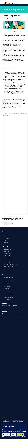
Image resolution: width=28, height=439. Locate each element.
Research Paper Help (8, 268)
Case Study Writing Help (8, 277)
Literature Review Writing (8, 288)
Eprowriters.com (6, 99)
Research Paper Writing (8, 253)
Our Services (6, 238)
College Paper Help (7, 249)
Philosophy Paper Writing (8, 290)
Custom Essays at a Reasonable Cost (11, 264)
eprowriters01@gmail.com (10, 306)
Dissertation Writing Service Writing (10, 281)
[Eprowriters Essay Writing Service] (10, 3)
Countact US (6, 242)
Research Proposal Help (8, 266)
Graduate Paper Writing (8, 297)
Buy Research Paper (7, 255)
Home (5, 233)
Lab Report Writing (7, 292)
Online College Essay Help (9, 257)
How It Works (6, 236)
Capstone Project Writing (8, 279)
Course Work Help (7, 262)
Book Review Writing (8, 286)
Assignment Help (7, 260)
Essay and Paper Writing (8, 295)
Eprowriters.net (21, 99)
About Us (5, 240)
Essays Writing (6, 251)
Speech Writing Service (8, 284)
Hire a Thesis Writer (7, 299)
